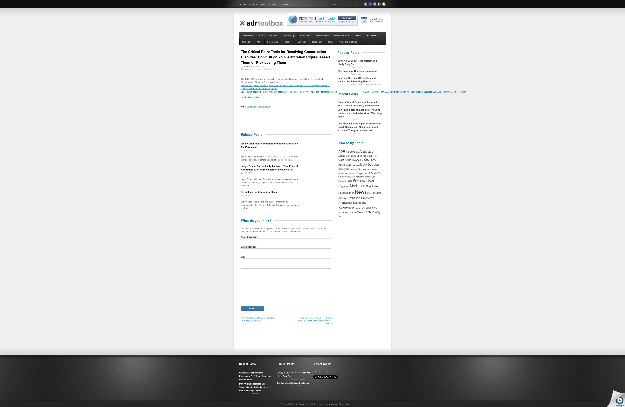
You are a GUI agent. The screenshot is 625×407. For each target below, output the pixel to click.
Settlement (371, 207)
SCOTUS (360, 207)
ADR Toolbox (300, 403)
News (361, 191)
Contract (356, 164)
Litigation (343, 186)
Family (373, 173)
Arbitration (252, 106)
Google (342, 176)
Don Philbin (247, 66)
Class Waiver (357, 160)
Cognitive (370, 159)
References (346, 207)
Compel (341, 164)
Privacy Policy (344, 403)
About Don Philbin (269, 4)
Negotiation (372, 186)
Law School (367, 181)
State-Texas (357, 212)
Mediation (357, 185)
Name (249, 236)
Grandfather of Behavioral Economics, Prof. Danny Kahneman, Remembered (359, 103)
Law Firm (353, 180)
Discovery (363, 169)
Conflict (349, 164)
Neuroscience (346, 192)
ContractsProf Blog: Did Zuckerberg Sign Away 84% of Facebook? (258, 319)
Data (363, 164)
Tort (339, 216)
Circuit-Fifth (372, 156)
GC (379, 173)
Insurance (360, 176)
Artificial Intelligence (347, 155)
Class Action (344, 159)
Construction (264, 106)
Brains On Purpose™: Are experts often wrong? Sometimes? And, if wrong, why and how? (315, 320)
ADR (341, 151)
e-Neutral (372, 169)
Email (249, 246)
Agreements (352, 151)
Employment (363, 173)
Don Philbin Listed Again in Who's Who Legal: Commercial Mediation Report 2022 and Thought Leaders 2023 (359, 127)
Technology (372, 212)
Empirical (352, 173)
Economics (342, 173)
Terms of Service (330, 403)
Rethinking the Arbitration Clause (259, 192)
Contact (284, 4)
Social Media (344, 212)
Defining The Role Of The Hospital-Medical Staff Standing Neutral (357, 79)
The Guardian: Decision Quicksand (357, 71)
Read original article (250, 96)
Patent (370, 193)
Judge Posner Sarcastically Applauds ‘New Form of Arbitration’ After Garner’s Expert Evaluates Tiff (269, 167)
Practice (354, 197)
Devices (353, 169)
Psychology (358, 203)
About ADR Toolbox (248, 4)
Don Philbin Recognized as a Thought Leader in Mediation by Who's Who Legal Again (360, 113)
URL (243, 256)
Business (361, 155)
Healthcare (351, 176)
